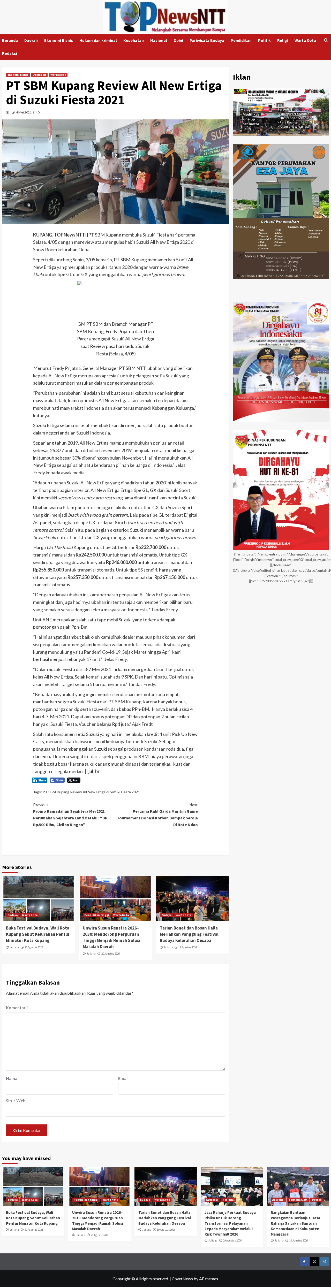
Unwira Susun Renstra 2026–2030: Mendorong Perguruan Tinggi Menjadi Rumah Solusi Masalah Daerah (111, 937)
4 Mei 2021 (24, 112)
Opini (178, 40)
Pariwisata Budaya (207, 40)
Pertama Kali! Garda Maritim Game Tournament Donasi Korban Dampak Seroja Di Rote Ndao (157, 814)
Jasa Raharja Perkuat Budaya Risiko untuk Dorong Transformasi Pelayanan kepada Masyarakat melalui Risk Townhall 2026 (230, 1223)
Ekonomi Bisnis (58, 40)
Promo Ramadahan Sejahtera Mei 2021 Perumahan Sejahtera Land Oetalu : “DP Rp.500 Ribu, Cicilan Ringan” (70, 814)
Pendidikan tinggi (96, 915)
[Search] (326, 40)
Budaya (12, 915)
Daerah (31, 40)
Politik (264, 40)
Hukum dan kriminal (98, 40)
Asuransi (212, 1199)
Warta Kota (305, 40)
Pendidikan (241, 40)
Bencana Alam (298, 1199)
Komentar (17, 1007)
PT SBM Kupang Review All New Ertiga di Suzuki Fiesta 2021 (91, 792)
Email (123, 1078)
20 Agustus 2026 (34, 947)
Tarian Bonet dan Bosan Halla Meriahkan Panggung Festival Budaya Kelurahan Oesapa (189, 934)
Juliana (14, 947)
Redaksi (9, 53)
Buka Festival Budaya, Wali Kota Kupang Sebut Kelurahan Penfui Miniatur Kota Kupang (37, 934)
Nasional (158, 40)
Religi (282, 40)
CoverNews (182, 1278)
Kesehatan (133, 40)
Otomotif (39, 75)
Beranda (10, 40)
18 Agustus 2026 (298, 1240)
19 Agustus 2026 (187, 947)
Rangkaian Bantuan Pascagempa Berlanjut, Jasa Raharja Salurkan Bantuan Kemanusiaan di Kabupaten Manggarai (295, 1223)
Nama (11, 1078)
